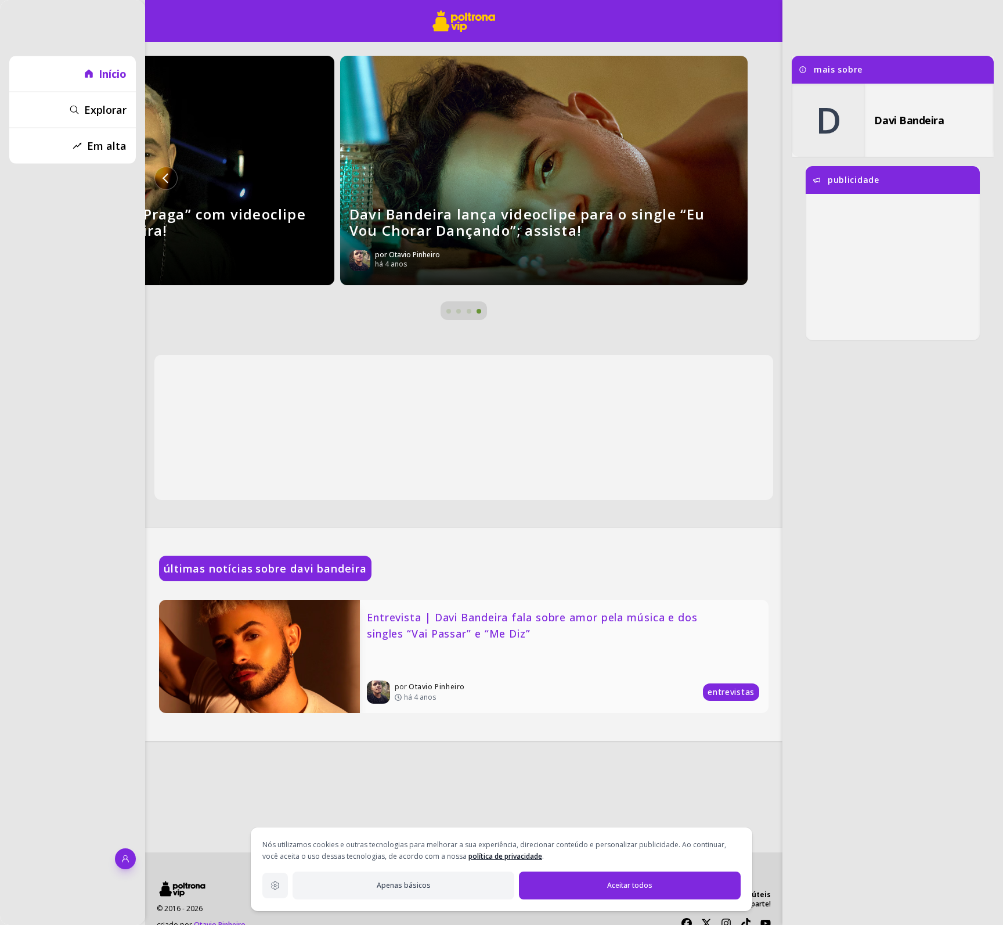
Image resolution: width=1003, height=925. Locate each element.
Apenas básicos (404, 885)
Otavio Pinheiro (437, 687)
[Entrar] (125, 858)
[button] (166, 178)
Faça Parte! (753, 904)
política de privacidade (505, 856)
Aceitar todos (629, 885)
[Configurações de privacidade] (275, 885)
